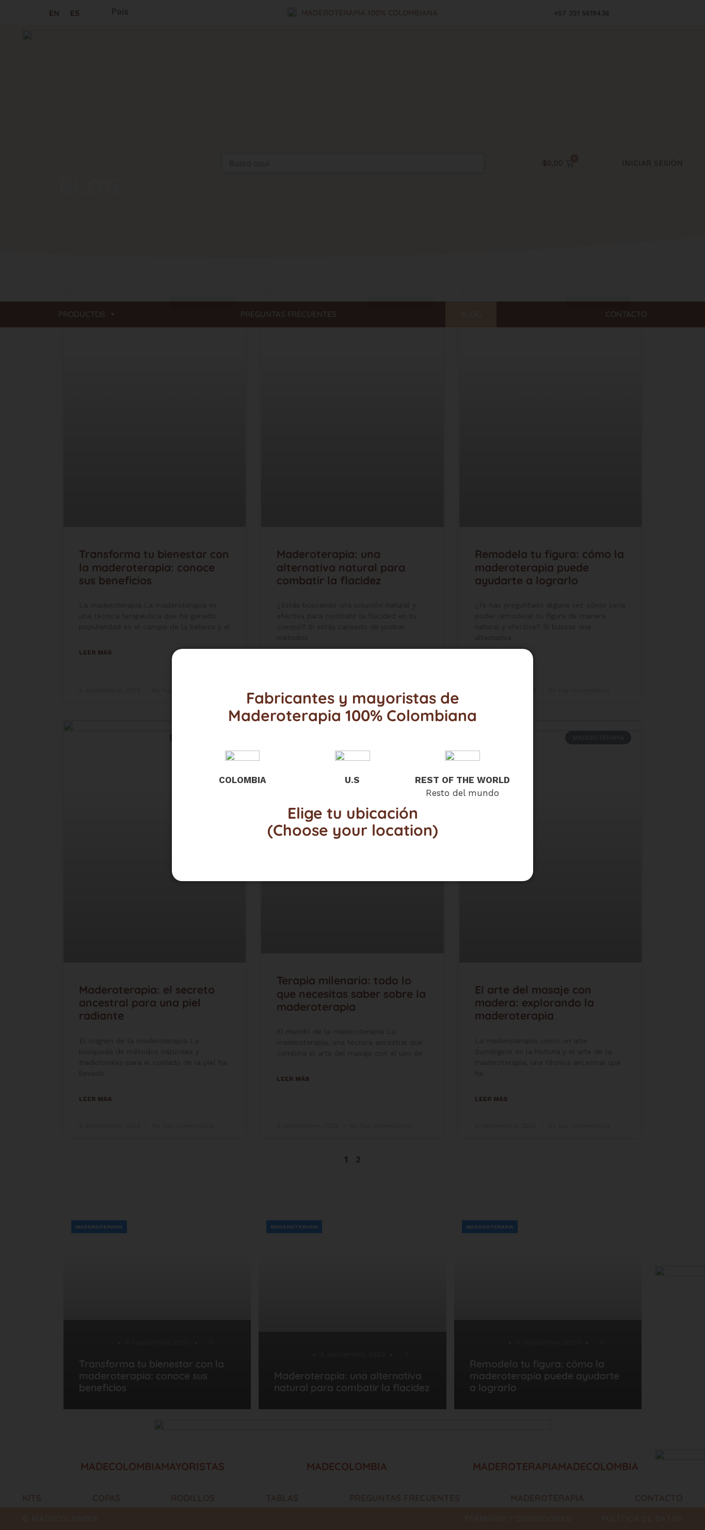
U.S (352, 780)
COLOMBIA (242, 780)
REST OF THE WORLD (462, 780)
